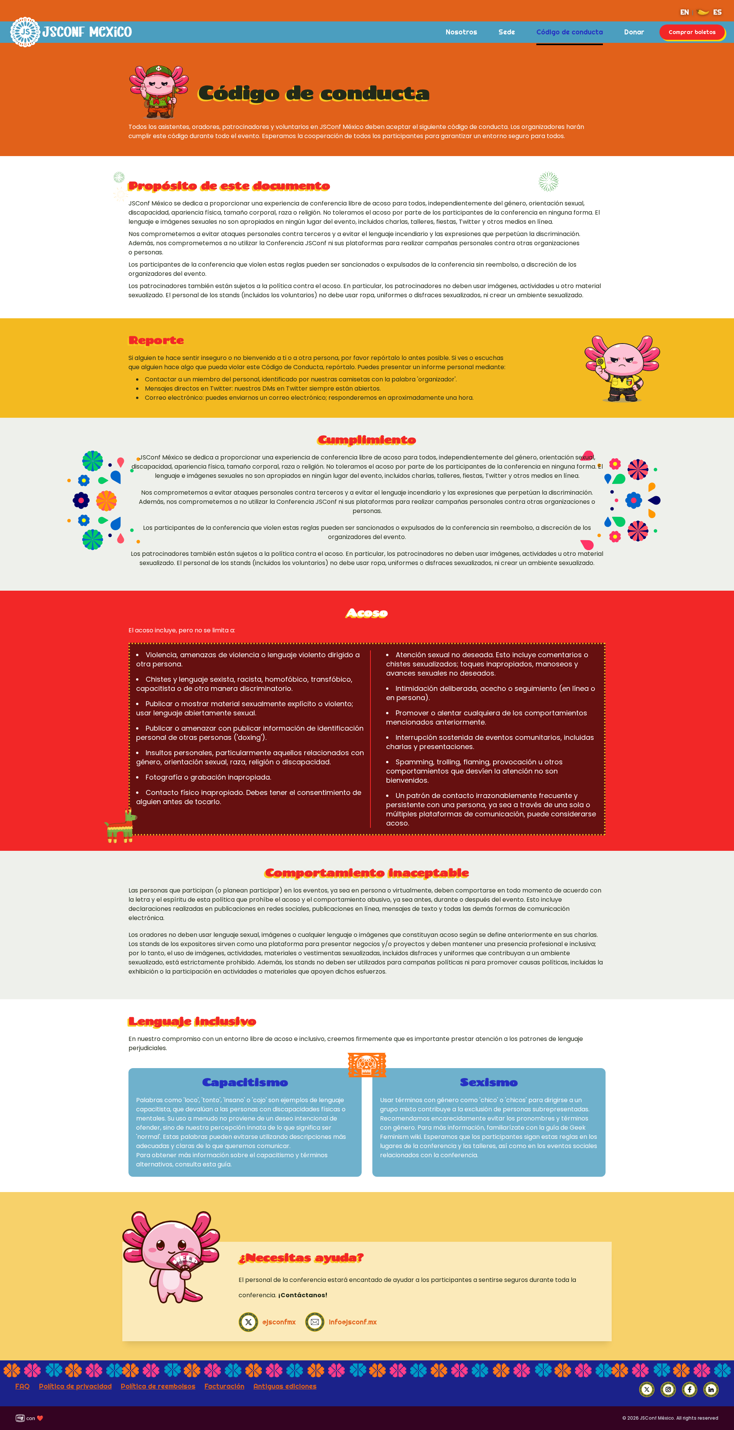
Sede (507, 32)
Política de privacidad (75, 1386)
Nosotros (461, 32)
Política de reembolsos (158, 1386)
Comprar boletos (692, 32)
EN (684, 12)
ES (717, 12)
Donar (634, 32)
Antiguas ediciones (285, 1386)
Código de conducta (569, 32)
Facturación (224, 1386)
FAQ (22, 1386)
